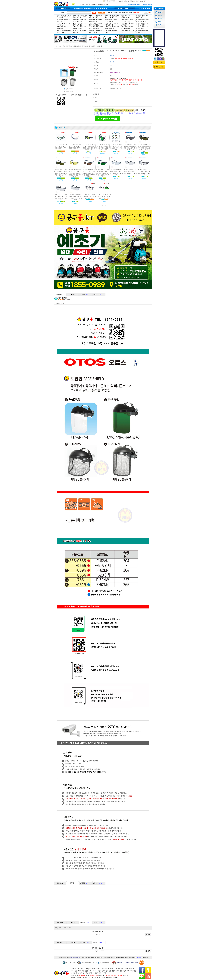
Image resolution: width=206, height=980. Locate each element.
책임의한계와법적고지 (97, 957)
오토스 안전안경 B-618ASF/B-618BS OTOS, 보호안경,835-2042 (104, 196)
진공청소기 (130, 12)
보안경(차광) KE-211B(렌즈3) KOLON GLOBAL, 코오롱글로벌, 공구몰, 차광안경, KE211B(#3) (88, 173)
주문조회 (132, 1)
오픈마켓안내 (115, 957)
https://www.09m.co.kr (111, 977)
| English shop (132, 957)
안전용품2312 (122, 78)
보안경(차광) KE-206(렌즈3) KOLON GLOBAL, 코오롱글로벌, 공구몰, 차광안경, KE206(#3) (60, 173)
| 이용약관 (145, 957)
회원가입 (126, 1)
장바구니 (147, 1)
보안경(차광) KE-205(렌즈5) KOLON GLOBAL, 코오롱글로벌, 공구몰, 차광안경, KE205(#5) (144, 148)
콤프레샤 (116, 12)
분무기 (121, 12)
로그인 (121, 1)
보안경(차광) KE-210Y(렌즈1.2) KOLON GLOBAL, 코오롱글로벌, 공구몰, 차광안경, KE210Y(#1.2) (74, 173)
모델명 (95, 97)
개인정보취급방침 (75, 957)
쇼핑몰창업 (107, 957)
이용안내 (66, 957)
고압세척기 (110, 12)
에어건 (125, 12)
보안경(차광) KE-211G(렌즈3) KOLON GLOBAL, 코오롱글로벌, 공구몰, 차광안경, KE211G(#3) (102, 173)
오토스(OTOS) (114, 78)
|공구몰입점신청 (123, 957)
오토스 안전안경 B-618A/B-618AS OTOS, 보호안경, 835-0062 (89, 196)
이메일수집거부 (85, 957)
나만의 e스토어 (139, 1)
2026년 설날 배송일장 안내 (87, 4)
